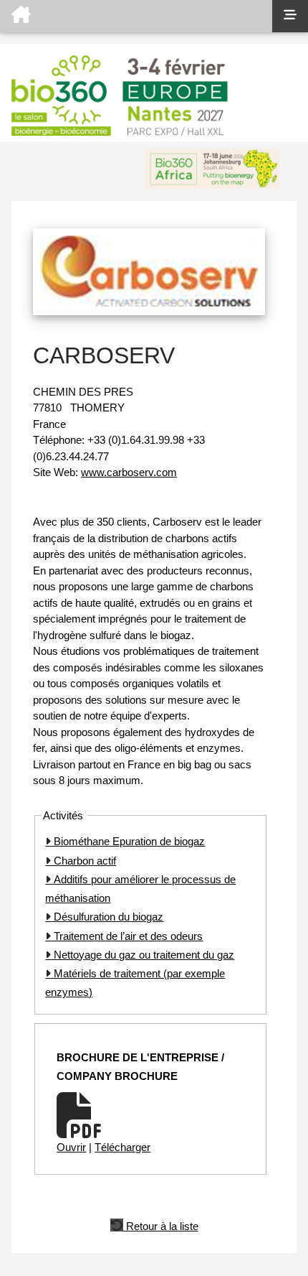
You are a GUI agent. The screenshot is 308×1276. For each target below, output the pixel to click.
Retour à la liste (160, 1225)
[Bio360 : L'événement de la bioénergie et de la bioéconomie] (136, 16)
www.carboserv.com (129, 472)
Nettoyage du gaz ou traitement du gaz (142, 955)
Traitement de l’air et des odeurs (127, 936)
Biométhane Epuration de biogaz (128, 841)
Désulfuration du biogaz (107, 917)
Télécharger (122, 1147)
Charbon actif (83, 860)
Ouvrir (71, 1147)
